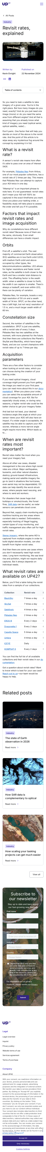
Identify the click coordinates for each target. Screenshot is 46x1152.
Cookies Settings (23, 1149)
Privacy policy (8, 1046)
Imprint (5, 1041)
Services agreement (11, 1055)
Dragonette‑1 (10, 626)
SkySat (7, 604)
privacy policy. (8, 1133)
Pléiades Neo (22, 171)
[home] (6, 4)
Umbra (7, 638)
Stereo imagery (10, 535)
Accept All (23, 1138)
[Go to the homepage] (23, 1023)
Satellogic (9, 609)
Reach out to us (10, 673)
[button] (41, 4)
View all (36, 874)
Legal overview (9, 1037)
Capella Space (11, 632)
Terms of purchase (10, 1060)
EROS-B (8, 621)
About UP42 (8, 1074)
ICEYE (7, 643)
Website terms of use (11, 1051)
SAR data (12, 504)
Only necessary (23, 1144)
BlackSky (8, 598)
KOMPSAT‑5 (10, 649)
